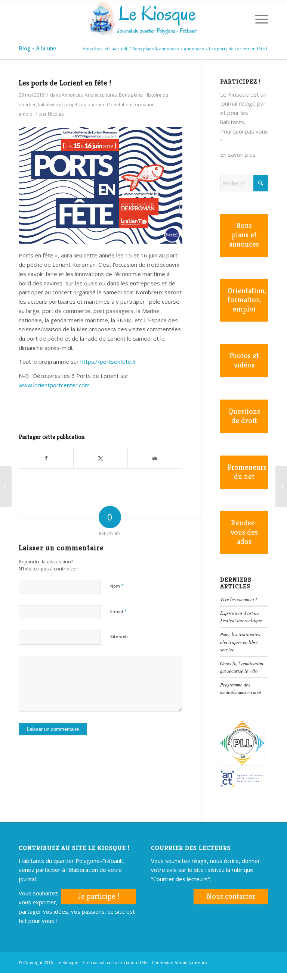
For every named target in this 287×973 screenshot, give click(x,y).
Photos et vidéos (244, 360)
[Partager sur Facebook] (46, 458)
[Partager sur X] (100, 458)
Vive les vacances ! (238, 599)
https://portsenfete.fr (108, 361)
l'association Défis (130, 962)
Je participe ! (98, 896)
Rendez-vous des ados (244, 532)
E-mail (118, 611)
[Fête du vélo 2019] (281, 486)
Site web (119, 636)
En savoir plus (238, 154)
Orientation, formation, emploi (247, 300)
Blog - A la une (37, 48)
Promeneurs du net (247, 472)
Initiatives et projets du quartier (71, 104)
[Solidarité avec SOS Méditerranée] (6, 486)
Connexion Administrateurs (179, 962)
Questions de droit (244, 416)
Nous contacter (231, 896)
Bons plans (130, 95)
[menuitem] (240, 19)
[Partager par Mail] (155, 458)
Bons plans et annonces (244, 235)
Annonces (72, 95)
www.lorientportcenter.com (54, 385)
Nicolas (56, 114)
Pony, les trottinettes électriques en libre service (240, 641)
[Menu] (258, 19)
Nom (117, 585)
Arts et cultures (101, 95)
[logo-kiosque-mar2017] (143, 19)
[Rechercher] (240, 19)
